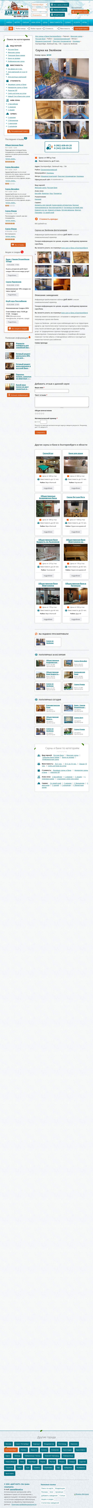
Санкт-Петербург (22, 1444)
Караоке (38, 199)
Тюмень (37, 1467)
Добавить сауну (81, 12)
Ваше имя (39, 388)
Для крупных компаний (17, 77)
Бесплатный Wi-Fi (56, 207)
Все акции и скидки (19, 329)
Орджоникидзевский (62, 39)
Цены (45, 22)
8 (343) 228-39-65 (63, 148)
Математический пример (46, 418)
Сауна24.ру (48, 453)
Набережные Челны (32, 1456)
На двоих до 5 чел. (15, 69)
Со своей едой (48, 212)
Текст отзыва (41, 395)
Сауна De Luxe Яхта (76, 497)
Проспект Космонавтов (62, 41)
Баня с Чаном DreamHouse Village (17, 260)
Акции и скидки (47, 1499)
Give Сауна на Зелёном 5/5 (43, 413)
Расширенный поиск (19, 131)
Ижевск (23, 1450)
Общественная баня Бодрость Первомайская (52, 674)
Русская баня (40, 39)
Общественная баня (14, 145)
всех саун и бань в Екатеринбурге (74, 248)
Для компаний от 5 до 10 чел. (16, 73)
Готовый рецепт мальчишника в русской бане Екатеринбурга (23, 367)
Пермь (42, 1462)
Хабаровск (68, 1467)
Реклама (44, 1492)
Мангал (78, 210)
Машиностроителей (43, 41)
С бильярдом (13, 120)
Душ (51, 193)
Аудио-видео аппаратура (62, 205)
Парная (26, 22)
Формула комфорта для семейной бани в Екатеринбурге (23, 346)
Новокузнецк (68, 1456)
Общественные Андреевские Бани (48, 497)
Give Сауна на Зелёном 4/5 (42, 413)
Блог (51, 1492)
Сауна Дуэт (78, 718)
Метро (17, 22)
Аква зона (35, 22)
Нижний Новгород (52, 1456)
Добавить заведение (49, 1495)
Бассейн (38, 193)
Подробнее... (12, 275)
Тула (27, 1467)
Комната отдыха (54, 210)
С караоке (12, 117)
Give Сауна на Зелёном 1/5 (36, 413)
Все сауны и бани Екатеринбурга (48, 36)
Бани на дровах (14, 58)
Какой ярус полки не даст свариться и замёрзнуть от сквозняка (22, 389)
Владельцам (58, 15)
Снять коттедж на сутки (17, 93)
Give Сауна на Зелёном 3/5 (40, 413)
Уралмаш (76, 41)
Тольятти (9, 1467)
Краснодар (67, 1450)
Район (9, 22)
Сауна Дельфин (12, 167)
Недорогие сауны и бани (17, 87)
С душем (11, 110)
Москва (8, 1444)
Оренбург (32, 1462)
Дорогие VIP (12, 90)
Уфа (58, 1467)
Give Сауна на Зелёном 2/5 (38, 413)
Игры (84, 22)
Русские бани (13, 49)
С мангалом (12, 123)
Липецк (17, 1456)
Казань (44, 1450)
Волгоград (62, 1444)
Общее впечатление (43, 411)
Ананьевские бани (79, 673)
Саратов (82, 1462)
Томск (19, 1467)
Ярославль (10, 1473)
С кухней (55, 785)
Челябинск (80, 1467)
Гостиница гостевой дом (73, 207)
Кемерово (55, 1450)
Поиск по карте (60, 10)
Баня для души (76, 453)
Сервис (68, 22)
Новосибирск (11, 1462)
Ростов (52, 1462)
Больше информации (19, 395)
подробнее (48, 488)
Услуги (77, 22)
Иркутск (34, 1450)
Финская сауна (76, 36)
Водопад (45, 193)
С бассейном (13, 104)
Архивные (59, 1492)
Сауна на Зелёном (50, 642)
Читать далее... (10, 159)
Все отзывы (19, 245)
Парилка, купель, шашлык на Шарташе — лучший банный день (23, 378)
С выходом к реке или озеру (68, 779)
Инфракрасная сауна (16, 61)
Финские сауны (14, 52)
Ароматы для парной (43, 205)
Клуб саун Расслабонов (16, 301)
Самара (72, 1462)
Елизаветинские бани (53, 706)
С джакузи (12, 107)
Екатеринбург (11, 1450)
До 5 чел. (58, 764)
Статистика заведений (50, 1503)
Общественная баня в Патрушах (75, 585)
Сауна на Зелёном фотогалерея (51, 230)
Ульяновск (48, 1467)
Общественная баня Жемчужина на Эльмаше (75, 541)
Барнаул (36, 1444)
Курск (8, 1456)
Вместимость (56, 22)
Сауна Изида (11, 211)
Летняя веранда (67, 210)
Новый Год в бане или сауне (19, 96)
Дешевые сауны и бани (17, 84)
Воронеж (74, 1444)
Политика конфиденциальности (23, 1504)
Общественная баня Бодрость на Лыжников (48, 541)
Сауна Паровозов (13, 282)
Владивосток (49, 1444)
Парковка (38, 212)
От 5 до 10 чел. (70, 764)
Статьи (62, 1495)
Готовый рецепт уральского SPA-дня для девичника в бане (23, 358)
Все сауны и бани (60, 5)
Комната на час (41, 210)
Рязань (62, 1462)
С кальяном (12, 126)
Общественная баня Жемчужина (48, 585)
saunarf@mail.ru (16, 1489)
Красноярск (80, 1450)
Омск (22, 1462)
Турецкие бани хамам (16, 55)
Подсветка (58, 193)
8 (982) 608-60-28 (63, 145)
